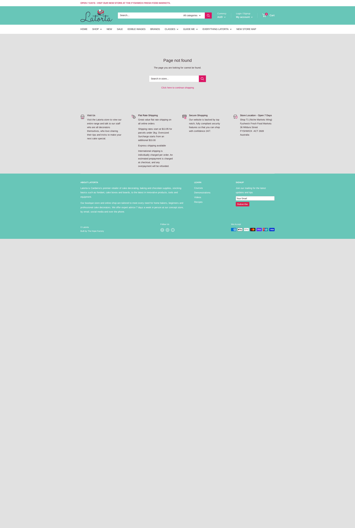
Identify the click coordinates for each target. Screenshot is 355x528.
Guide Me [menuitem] (189, 29)
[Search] (208, 15)
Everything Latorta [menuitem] (216, 29)
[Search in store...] (202, 78)
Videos (197, 197)
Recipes (198, 202)
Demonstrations (202, 192)
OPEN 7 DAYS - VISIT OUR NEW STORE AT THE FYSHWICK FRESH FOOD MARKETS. (125, 3)
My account (243, 17)
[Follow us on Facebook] (162, 230)
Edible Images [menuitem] (136, 29)
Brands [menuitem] (155, 29)
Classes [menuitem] (170, 29)
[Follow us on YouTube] (173, 230)
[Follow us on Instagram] (167, 230)
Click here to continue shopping (177, 87)
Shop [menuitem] (95, 29)
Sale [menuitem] (120, 29)
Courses (198, 188)
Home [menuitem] (83, 29)
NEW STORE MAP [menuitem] (246, 29)
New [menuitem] (109, 29)
